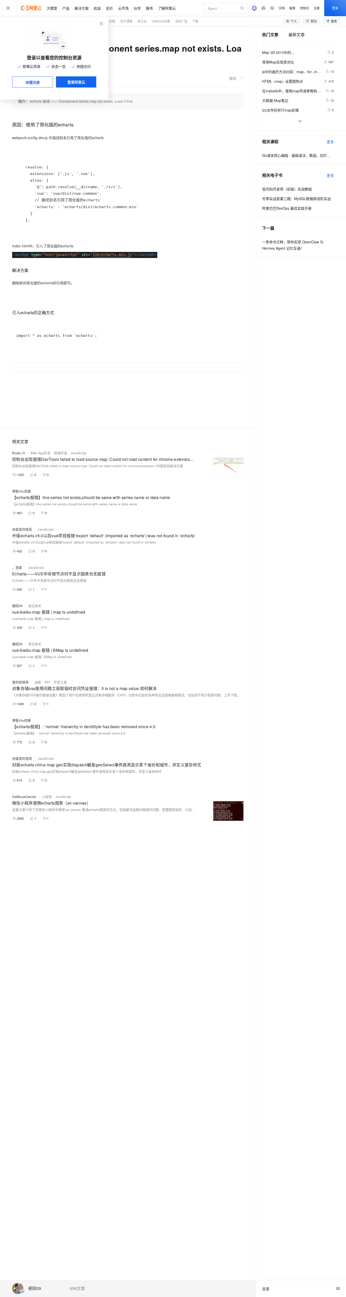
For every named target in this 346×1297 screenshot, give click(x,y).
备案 (292, 8)
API (47, 682)
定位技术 (34, 605)
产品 (65, 8)
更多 (330, 141)
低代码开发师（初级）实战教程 (287, 188)
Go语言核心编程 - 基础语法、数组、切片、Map (298, 155)
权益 (97, 8)
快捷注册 (33, 82)
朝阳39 (34, 1288)
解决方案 (81, 8)
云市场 (123, 8)
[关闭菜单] (8, 8)
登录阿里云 (76, 81)
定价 (109, 8)
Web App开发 (40, 452)
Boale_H (18, 452)
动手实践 (109, 21)
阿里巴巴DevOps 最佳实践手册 (287, 208)
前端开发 (60, 452)
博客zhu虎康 (21, 491)
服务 (149, 8)
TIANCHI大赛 (161, 21)
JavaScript (78, 452)
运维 (37, 682)
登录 (335, 8)
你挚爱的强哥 (22, 529)
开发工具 (60, 682)
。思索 (17, 567)
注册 (317, 8)
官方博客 (126, 21)
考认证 (142, 21)
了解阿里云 (167, 8)
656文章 (77, 1288)
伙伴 (137, 8)
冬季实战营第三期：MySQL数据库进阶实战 (296, 198)
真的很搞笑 (20, 682)
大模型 (52, 8)
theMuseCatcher (24, 796)
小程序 (47, 796)
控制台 (304, 8)
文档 (282, 8)
